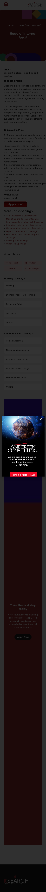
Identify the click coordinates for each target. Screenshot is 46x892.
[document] (23, 446)
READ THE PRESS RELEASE (24, 475)
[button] (41, 419)
